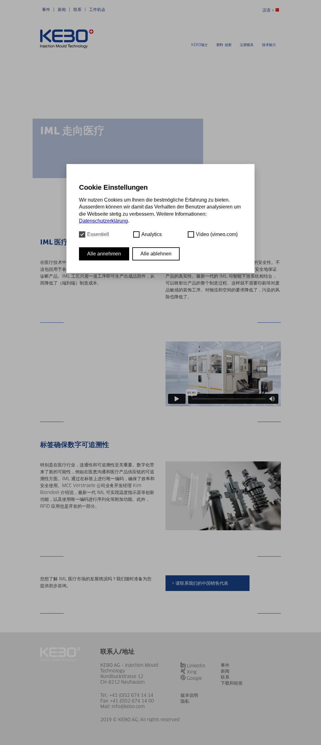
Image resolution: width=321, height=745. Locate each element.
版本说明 (189, 695)
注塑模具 (247, 45)
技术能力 (269, 45)
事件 (46, 9)
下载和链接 (232, 683)
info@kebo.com (128, 706)
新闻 (62, 9)
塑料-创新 (224, 45)
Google (194, 678)
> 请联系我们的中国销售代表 (200, 583)
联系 (77, 9)
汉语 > (269, 10)
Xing (192, 672)
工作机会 (97, 9)
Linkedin (196, 666)
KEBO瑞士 (199, 45)
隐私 (185, 701)
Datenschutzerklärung (103, 221)
